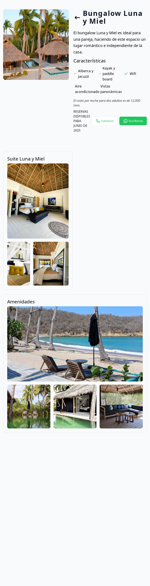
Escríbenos (136, 121)
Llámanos (107, 121)
